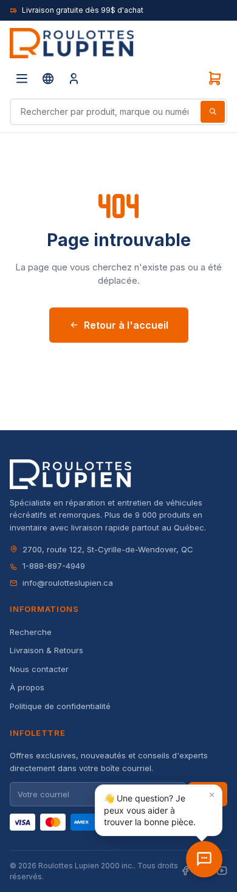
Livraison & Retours (46, 650)
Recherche (31, 632)
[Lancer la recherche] (213, 112)
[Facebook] (185, 871)
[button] (158, 810)
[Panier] (214, 78)
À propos (27, 687)
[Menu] (22, 78)
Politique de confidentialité (60, 706)
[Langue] (48, 78)
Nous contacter (39, 669)
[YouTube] (221, 871)
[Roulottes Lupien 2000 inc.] (72, 43)
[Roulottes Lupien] (204, 859)
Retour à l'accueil (126, 325)
